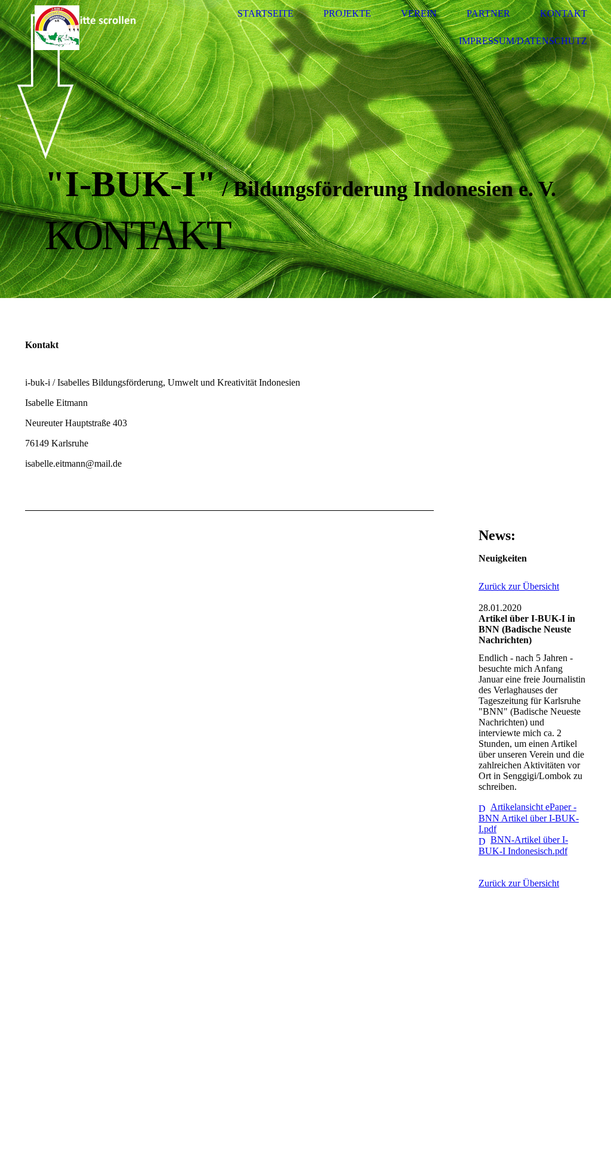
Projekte (347, 13)
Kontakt (563, 13)
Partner (488, 13)
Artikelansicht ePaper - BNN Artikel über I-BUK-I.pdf (529, 818)
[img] (56, 27)
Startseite (265, 13)
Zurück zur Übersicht (519, 586)
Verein (419, 13)
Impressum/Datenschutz (523, 41)
